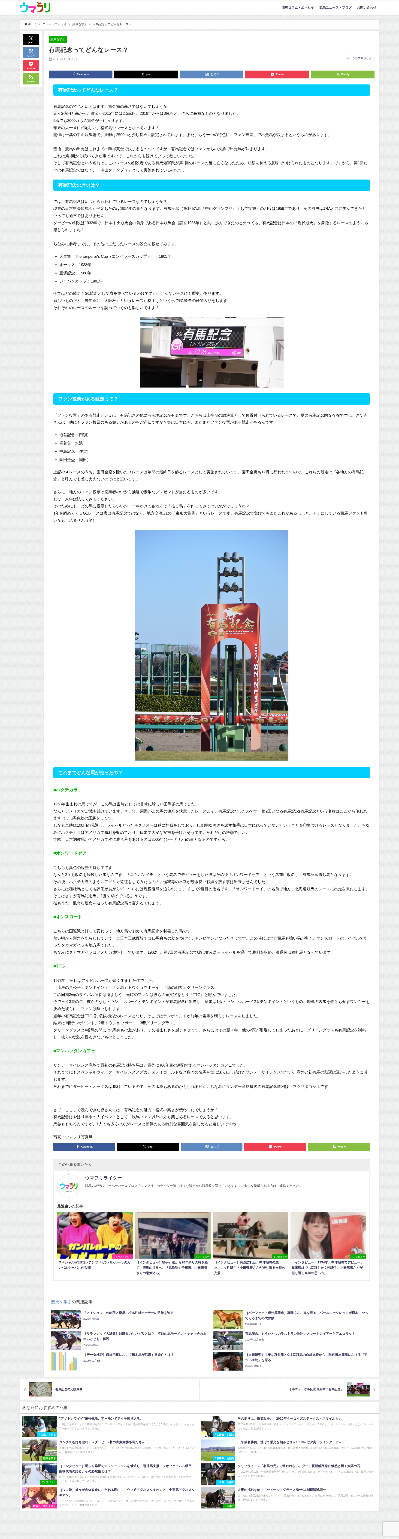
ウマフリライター (363, 58)
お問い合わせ (366, 7)
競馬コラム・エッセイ (298, 7)
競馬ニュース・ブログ (335, 7)
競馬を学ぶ (57, 39)
